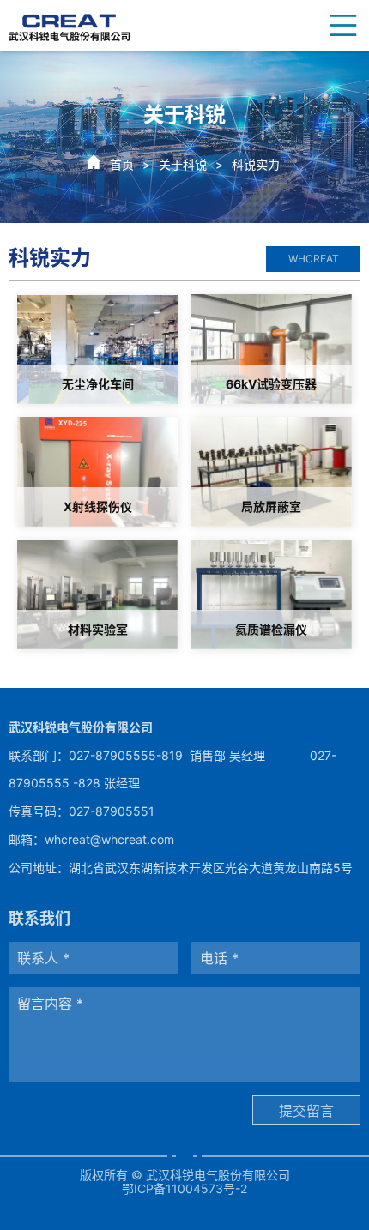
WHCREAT (313, 258)
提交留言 (306, 1110)
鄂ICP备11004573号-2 (184, 1188)
